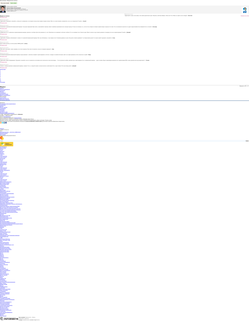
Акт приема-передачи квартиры (7, 200)
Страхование (3, 92)
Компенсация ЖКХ (4, 199)
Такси (1, 241)
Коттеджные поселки (4, 183)
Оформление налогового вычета (7, 197)
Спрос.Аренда (3, 157)
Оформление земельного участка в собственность (11, 204)
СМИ (1, 237)
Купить (1, 149)
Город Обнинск (3, 233)
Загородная (2, 158)
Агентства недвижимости (5, 301)
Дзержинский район (4, 250)
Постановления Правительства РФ (7, 222)
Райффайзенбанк (3, 286)
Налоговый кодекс (4, 219)
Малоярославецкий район (5, 249)
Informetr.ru (2, 313)
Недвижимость (3, 146)
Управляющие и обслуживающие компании (9, 235)
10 (0, 81)
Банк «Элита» (3, 283)
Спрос (1, 150)
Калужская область (4, 257)
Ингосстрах (2, 294)
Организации (3, 186)
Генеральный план (4, 236)
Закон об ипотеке (4, 290)
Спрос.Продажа (3, 156)
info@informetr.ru (7, 116)
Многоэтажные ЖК (4, 184)
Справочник (3, 105)
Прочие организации (4, 306)
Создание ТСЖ (3, 229)
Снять (1, 155)
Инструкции (3, 190)
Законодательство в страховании (7, 299)
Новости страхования (5, 292)
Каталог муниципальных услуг (7, 244)
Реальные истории (4, 94)
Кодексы (2, 214)
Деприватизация (3, 205)
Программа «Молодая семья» (6, 202)
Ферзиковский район (4, 247)
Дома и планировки (4, 187)
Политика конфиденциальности (7, 113)
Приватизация (3, 192)
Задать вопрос (13, 3)
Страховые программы (5, 298)
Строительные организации (6, 305)
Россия (1, 258)
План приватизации (4, 242)
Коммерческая (3, 164)
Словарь (2, 188)
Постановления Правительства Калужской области (11, 223)
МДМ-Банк (2, 279)
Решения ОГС (3, 226)
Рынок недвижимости (5, 89)
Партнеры (2, 109)
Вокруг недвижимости (5, 95)
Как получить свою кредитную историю (9, 207)
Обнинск (2, 128)
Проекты (2, 227)
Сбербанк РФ (3, 278)
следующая (2, 82)
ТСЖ (1, 228)
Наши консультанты (4, 98)
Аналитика (2, 90)
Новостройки (3, 148)
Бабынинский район (4, 251)
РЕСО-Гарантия (3, 297)
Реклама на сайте (4, 112)
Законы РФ (2, 220)
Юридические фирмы (5, 303)
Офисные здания (3, 234)
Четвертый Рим (17, 117)
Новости (2, 88)
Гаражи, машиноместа (5, 170)
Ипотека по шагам (4, 194)
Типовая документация (5, 231)
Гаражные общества (4, 243)
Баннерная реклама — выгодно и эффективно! (10, 132)
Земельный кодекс (4, 216)
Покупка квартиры (4, 201)
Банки (1, 277)
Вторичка (2, 151)
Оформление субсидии (5, 191)
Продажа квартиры (4, 195)
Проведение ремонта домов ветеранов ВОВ (9, 206)
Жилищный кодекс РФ (5, 215)
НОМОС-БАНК (3, 284)
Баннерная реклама (4, 308)
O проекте (2, 110)
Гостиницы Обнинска (5, 238)
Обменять (2, 153)
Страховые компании (4, 293)
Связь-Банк (2, 287)
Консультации (3, 271)
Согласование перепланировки (7, 193)
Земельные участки (4, 176)
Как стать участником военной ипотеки (9, 212)
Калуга (1, 252)
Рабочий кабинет (4, 133)
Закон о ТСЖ (3, 230)
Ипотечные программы (5, 289)
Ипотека (2, 91)
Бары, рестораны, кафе (5, 240)
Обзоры (1, 265)
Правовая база (3, 213)
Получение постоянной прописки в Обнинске (10, 209)
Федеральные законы (4, 221)
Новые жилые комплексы (5, 181)
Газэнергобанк (3, 280)
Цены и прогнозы (4, 264)
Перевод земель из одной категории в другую (10, 208)
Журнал (1, 106)
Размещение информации (5, 310)
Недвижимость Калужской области (8, 103)
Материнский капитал (5, 198)
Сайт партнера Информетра (6, 312)
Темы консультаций (5, 3)
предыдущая (3, 69)
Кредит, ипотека (3, 107)
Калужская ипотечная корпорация (7, 282)
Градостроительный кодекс (6, 217)
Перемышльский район (5, 248)
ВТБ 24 (1, 285)
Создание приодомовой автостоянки (8, 210)
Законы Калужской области (6, 224)
